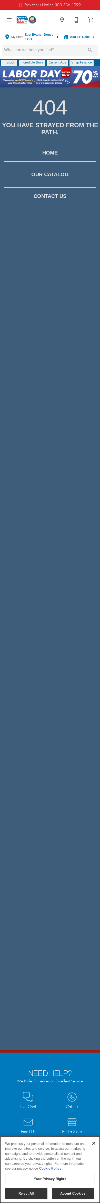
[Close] (93, 1143)
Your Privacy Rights (50, 1179)
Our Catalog (50, 174)
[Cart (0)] (91, 20)
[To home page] (26, 20)
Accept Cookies (72, 1193)
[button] (9, 20)
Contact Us (50, 196)
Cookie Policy (50, 1168)
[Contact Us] (76, 20)
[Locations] (62, 20)
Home (50, 153)
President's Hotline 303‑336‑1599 (52, 5)
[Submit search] (90, 50)
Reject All (26, 1193)
